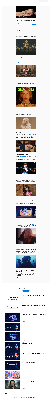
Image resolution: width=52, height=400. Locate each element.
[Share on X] (33, 24)
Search (48, 1)
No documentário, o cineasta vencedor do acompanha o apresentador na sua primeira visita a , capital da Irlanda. (25, 277)
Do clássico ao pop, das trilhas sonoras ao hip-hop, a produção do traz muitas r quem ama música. (25, 160)
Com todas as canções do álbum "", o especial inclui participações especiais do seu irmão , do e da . (25, 137)
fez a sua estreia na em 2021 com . (26, 135)
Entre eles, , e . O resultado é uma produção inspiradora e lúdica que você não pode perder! (25, 115)
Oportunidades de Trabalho (30, 397)
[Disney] (4, 1)
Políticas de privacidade (15, 397)
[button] (37, 1)
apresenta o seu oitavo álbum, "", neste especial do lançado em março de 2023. (26, 250)
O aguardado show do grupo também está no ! (24, 223)
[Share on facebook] (32, 24)
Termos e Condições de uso (25, 397)
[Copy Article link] (35, 24)
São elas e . (26, 32)
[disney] (5, 393)
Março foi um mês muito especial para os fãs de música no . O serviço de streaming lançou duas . (26, 30)
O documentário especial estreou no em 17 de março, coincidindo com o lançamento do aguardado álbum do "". (26, 274)
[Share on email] (34, 24)
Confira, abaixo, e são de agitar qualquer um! (26, 37)
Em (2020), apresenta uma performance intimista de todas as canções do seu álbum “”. (25, 81)
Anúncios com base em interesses (35, 397)
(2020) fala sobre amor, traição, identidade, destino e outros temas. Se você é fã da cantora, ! (26, 62)
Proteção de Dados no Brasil (20, 397)
